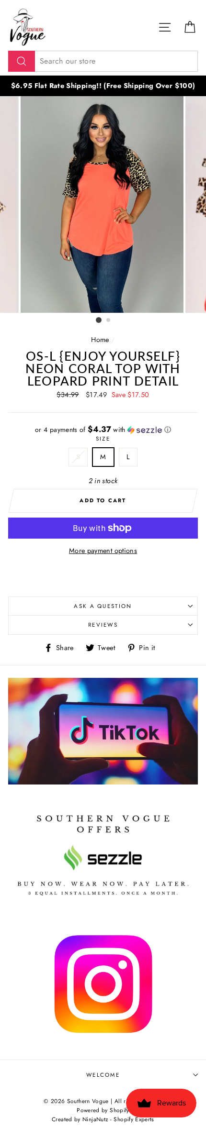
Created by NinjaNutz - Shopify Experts (103, 1119)
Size (103, 438)
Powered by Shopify (103, 1110)
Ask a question (103, 606)
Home (100, 339)
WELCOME (103, 1075)
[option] (103, 85)
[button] (103, 429)
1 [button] (99, 320)
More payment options (103, 550)
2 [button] (108, 320)
